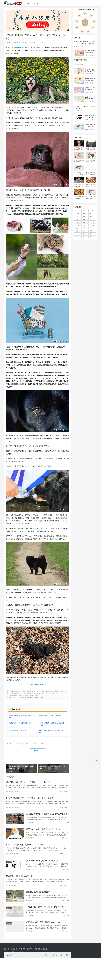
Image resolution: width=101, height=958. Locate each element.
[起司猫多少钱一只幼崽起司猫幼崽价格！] (15, 926)
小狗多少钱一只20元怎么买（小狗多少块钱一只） (46, 907)
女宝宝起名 (85, 216)
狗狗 (85, 228)
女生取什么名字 (93, 216)
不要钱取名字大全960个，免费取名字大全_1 (85, 107)
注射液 (34, 744)
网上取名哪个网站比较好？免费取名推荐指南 (90, 173)
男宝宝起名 (85, 234)
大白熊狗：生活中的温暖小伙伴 (20, 875)
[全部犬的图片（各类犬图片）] (15, 896)
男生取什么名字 (93, 234)
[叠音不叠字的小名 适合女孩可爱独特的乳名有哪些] (79, 69)
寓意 (85, 225)
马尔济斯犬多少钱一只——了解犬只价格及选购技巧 (28, 782)
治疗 (18, 107)
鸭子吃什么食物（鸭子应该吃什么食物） (44, 829)
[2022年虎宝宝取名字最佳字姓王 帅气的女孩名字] (79, 125)
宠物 (38, 3)
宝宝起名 (77, 222)
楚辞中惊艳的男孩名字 (78, 228)
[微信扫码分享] (53, 955)
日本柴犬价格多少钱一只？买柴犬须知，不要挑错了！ (29, 798)
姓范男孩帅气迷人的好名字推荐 (90, 148)
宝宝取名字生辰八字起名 (85, 219)
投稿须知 (45, 949)
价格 (78, 213)
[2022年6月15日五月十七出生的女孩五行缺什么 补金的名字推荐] (79, 88)
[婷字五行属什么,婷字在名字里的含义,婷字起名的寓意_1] (79, 115)
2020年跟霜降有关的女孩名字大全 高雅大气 (90, 80)
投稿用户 (8, 42)
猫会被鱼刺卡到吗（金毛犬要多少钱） (21, 723)
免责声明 (30, 949)
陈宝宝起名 (85, 236)
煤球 (34, 125)
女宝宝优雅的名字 (93, 213)
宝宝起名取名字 (85, 222)
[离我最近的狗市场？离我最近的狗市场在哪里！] (15, 818)
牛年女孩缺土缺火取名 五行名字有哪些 (90, 52)
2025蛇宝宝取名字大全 (93, 210)
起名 (28, 3)
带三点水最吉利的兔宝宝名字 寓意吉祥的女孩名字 (90, 161)
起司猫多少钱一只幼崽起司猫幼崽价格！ (44, 922)
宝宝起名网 (93, 222)
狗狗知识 (33, 42)
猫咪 (92, 228)
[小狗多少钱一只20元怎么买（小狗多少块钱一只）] (15, 911)
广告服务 (37, 949)
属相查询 (92, 225)
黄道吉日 (92, 236)
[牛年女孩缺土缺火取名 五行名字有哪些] (79, 51)
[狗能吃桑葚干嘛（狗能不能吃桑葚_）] (15, 864)
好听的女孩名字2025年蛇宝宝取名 (78, 219)
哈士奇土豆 (19, 47)
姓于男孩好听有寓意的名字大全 (78, 148)
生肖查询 (77, 231)
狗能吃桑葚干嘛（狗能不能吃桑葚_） (42, 860)
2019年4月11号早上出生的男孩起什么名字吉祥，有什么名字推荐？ (79, 197)
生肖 (33, 3)
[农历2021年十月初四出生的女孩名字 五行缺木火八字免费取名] (79, 97)
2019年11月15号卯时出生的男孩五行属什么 (90, 185)
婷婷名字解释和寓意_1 (81, 60)
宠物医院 (58, 47)
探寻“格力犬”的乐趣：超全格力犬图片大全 (24, 844)
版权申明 (6, 949)
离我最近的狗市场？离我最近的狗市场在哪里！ (47, 814)
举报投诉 (22, 949)
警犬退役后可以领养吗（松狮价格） (50, 716)
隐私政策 (14, 949)
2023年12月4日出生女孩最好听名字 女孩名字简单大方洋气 (79, 161)
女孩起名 (85, 213)
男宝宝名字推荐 (78, 234)
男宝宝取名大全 (93, 231)
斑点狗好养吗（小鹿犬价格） (18, 730)
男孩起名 (85, 231)
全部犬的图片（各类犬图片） (39, 891)
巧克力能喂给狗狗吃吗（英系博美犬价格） (51, 731)
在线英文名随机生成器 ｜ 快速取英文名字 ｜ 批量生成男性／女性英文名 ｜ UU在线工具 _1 (85, 43)
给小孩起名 (78, 236)
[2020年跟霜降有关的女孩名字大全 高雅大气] (79, 79)
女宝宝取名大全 (78, 216)
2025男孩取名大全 (78, 210)
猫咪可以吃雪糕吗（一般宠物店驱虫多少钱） (21, 717)
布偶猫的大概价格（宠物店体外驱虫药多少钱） (51, 724)
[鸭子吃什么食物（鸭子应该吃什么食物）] (15, 833)
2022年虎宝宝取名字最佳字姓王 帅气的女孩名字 (90, 126)
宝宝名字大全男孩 (93, 219)
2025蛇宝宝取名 (85, 210)
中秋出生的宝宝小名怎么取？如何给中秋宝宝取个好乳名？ (78, 185)
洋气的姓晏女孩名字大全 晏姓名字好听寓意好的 (79, 173)
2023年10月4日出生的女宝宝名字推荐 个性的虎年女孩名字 (91, 197)
